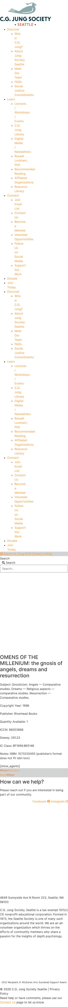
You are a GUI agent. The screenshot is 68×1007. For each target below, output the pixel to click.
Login (64, 1)
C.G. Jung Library (19, 130)
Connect (13, 195)
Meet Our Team (18, 73)
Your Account (14, 1)
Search (4, 558)
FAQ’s (18, 82)
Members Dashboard (41, 1)
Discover (13, 29)
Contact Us (8, 1002)
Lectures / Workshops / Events (22, 112)
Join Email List (18, 204)
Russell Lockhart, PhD (21, 160)
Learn (11, 99)
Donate (12, 278)
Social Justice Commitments (24, 90)
